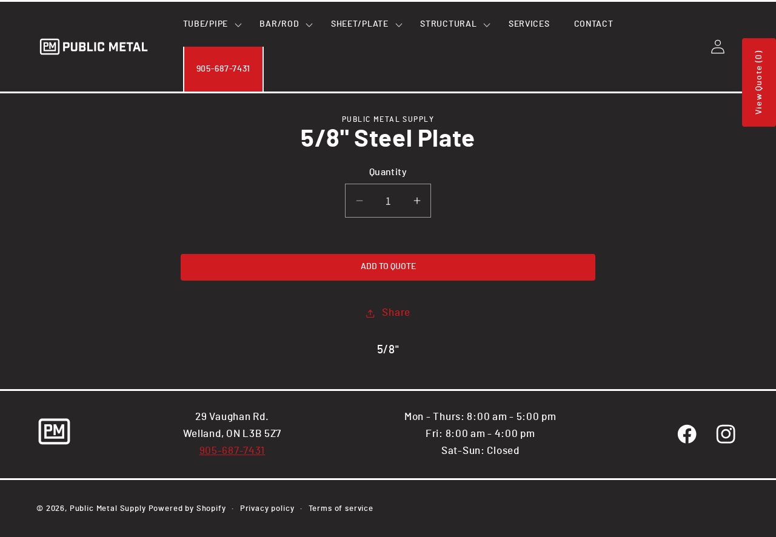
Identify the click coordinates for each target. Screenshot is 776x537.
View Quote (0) (759, 82)
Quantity (388, 172)
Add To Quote (388, 266)
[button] (209, 24)
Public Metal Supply (108, 508)
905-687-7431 (232, 451)
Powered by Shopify (187, 508)
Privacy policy (267, 508)
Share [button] (396, 313)
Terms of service (341, 508)
